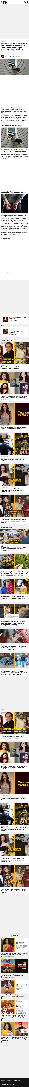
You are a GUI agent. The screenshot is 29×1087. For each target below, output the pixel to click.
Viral (3, 41)
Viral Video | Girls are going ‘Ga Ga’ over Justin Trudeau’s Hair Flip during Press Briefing (13, 623)
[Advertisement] (14, 20)
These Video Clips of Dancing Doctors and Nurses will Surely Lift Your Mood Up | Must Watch (14, 672)
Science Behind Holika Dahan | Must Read (17, 318)
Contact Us (3, 1082)
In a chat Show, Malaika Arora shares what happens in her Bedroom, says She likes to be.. (13, 428)
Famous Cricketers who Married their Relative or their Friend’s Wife (12, 367)
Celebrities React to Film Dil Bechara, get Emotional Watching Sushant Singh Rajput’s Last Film (14, 1017)
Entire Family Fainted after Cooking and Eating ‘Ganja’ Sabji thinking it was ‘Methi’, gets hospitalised (14, 573)
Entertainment (4, 394)
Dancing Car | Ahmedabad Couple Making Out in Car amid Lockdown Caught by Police (13, 647)
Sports (2, 365)
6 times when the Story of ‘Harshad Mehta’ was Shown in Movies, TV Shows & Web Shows (14, 459)
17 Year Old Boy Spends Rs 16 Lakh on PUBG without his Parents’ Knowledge (14, 548)
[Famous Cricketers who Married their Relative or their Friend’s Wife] (14, 353)
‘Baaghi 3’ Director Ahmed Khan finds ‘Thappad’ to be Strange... (16, 331)
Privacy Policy (17, 1080)
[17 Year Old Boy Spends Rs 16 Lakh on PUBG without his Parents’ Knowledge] (14, 536)
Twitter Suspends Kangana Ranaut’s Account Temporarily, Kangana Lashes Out (14, 954)
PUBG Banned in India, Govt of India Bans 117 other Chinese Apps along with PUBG (14, 974)
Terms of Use (9, 1080)
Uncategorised (4, 456)
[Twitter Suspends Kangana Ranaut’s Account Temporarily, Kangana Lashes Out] (14, 945)
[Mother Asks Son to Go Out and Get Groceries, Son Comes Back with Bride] (14, 586)
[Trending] (26, 529)
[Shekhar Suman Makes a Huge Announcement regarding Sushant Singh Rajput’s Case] (14, 987)
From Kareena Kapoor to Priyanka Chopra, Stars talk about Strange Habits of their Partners (13, 521)
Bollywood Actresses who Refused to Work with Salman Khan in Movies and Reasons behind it (14, 398)
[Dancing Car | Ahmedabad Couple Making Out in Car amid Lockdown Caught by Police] (14, 636)
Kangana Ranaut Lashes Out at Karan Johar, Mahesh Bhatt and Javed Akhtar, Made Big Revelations (14, 1039)
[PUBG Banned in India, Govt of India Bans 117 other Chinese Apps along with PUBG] (14, 966)
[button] (1, 2)
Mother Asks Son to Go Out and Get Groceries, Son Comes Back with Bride (14, 598)
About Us (3, 1080)
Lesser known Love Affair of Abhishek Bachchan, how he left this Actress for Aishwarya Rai (12, 490)
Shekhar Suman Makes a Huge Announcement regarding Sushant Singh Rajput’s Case (14, 995)
